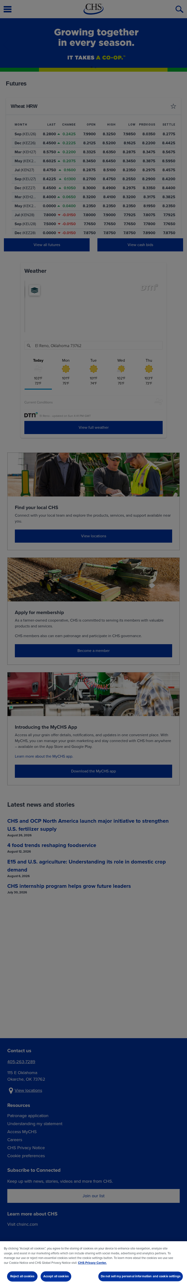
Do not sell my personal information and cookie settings (140, 1276)
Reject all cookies (22, 1276)
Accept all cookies (56, 1276)
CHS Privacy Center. (92, 1262)
